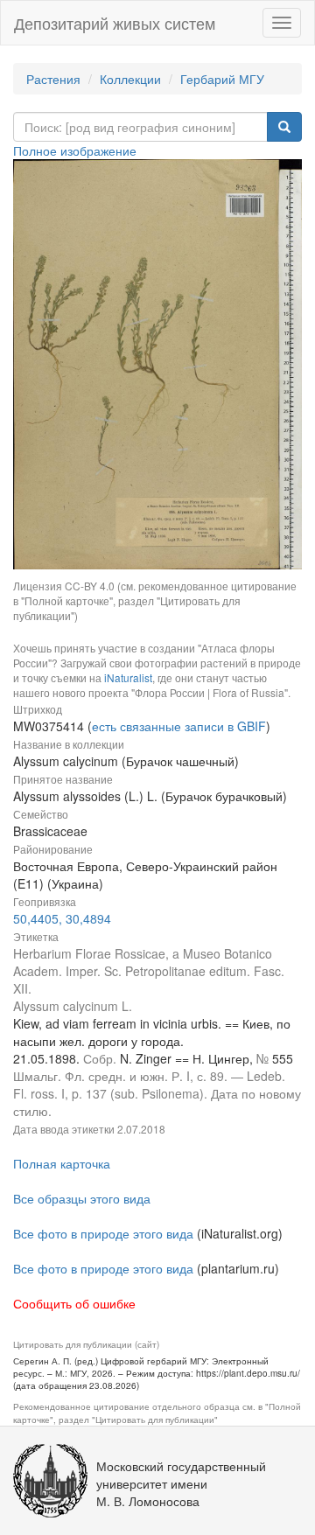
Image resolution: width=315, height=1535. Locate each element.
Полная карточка (61, 1163)
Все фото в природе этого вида (103, 1233)
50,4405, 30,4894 (62, 918)
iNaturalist (128, 677)
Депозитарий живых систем (114, 22)
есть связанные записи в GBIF (179, 726)
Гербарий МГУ (222, 78)
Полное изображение (74, 150)
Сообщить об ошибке (74, 1303)
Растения (53, 78)
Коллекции (130, 78)
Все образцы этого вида (81, 1198)
